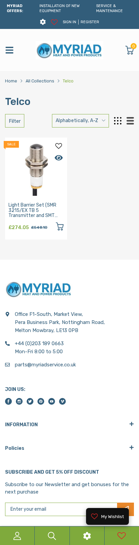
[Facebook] (8, 401)
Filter (15, 121)
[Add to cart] (60, 227)
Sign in (69, 22)
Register (90, 22)
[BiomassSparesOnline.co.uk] (69, 50)
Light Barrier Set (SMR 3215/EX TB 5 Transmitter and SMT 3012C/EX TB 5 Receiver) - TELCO (35, 215)
